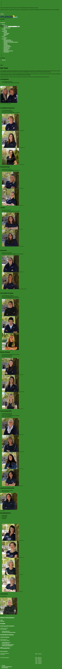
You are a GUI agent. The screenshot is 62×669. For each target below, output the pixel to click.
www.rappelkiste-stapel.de (8, 632)
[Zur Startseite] (9, 18)
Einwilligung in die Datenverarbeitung (11, 42)
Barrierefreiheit (5, 23)
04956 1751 (6, 631)
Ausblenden (2, 13)
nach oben (2, 621)
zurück (1, 620)
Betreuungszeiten (7, 27)
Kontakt (3, 21)
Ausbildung (6, 26)
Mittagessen (6, 49)
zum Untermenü (5, 3)
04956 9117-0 (6, 642)
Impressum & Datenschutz (7, 22)
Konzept (5, 32)
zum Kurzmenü (5, 4)
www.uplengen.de (7, 645)
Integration (6, 34)
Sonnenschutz (6, 51)
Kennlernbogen (7, 48)
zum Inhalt (4, 1)
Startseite (4, 53)
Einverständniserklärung (8, 40)
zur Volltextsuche (5, 5)
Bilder (5, 35)
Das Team (5, 25)
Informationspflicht (7, 46)
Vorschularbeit (6, 33)
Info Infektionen (7, 45)
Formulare (4, 38)
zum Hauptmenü (5, 2)
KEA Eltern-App (7, 47)
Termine (5, 30)
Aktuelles (4, 28)
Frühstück (5, 43)
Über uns (3, 24)
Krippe (3, 36)
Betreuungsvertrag (7, 39)
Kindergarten (4, 31)
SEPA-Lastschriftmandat (8, 50)
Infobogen (6, 44)
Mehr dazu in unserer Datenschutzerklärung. (9, 11)
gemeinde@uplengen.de (8, 644)
